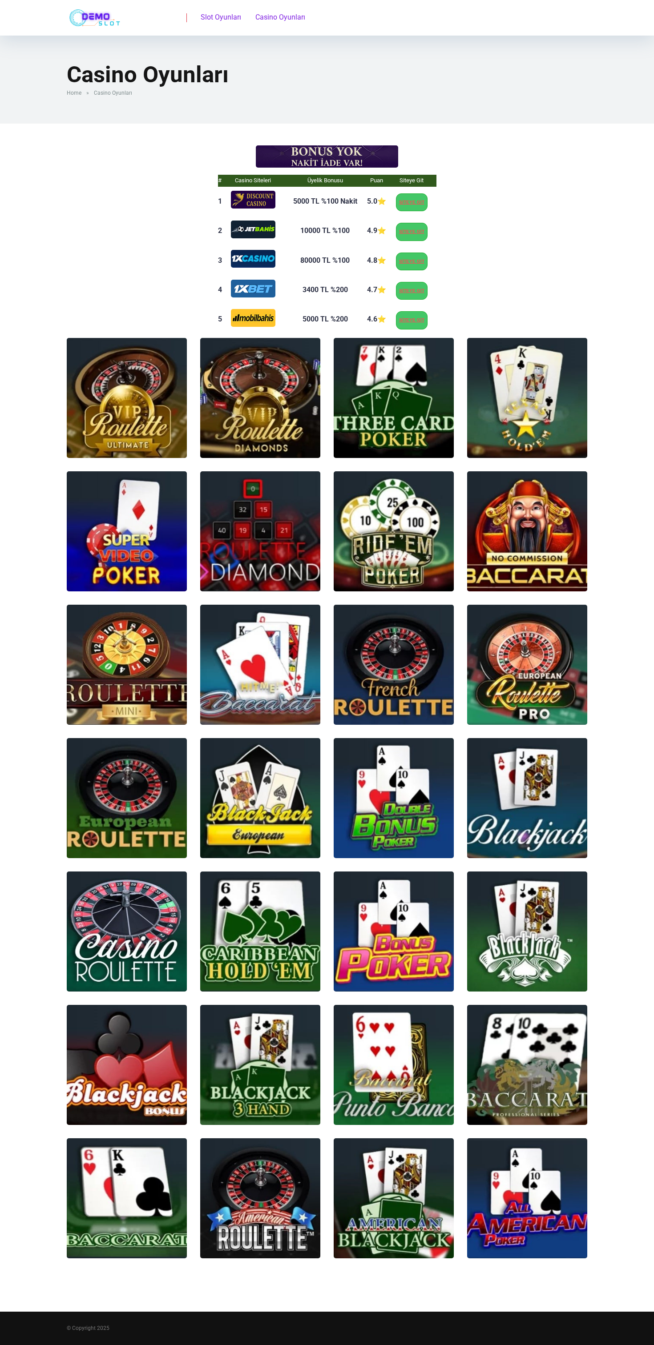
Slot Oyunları (221, 17)
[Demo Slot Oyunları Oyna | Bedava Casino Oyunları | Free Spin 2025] (93, 14)
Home (74, 93)
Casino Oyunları (280, 17)
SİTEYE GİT (411, 202)
